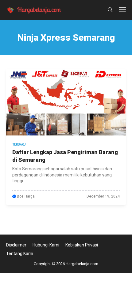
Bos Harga (26, 196)
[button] (110, 10)
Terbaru (19, 144)
